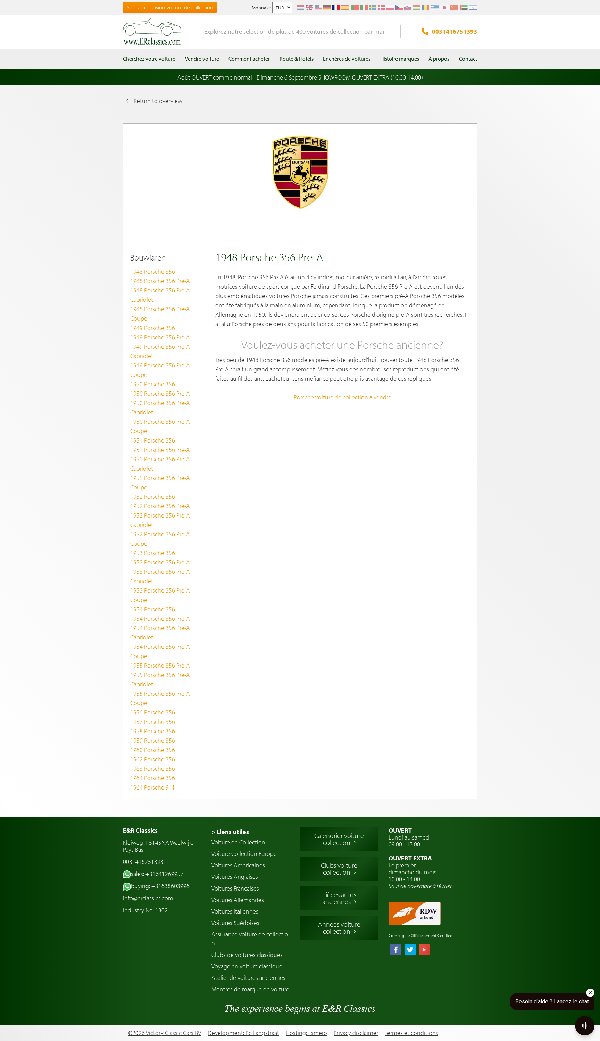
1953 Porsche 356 (152, 553)
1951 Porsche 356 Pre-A (160, 450)
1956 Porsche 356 (152, 712)
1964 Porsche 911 (152, 787)
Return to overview (158, 101)
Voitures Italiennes (234, 911)
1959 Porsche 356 (152, 740)
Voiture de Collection (238, 842)
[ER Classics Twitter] (410, 950)
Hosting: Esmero (306, 1033)
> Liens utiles (230, 832)
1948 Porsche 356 (152, 271)
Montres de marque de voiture (250, 989)
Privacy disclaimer (356, 1033)
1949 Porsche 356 (152, 328)
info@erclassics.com (148, 898)
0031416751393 (454, 31)
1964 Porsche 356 (152, 778)
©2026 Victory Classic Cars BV (164, 1033)
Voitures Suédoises (235, 923)
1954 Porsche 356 (152, 609)
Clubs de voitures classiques (247, 955)
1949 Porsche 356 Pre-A (160, 337)
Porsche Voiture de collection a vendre (342, 397)
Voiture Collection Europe (244, 854)
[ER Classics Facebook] (395, 950)
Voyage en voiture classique (246, 966)
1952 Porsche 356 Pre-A (160, 506)
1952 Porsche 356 (152, 497)
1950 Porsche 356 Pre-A (160, 393)
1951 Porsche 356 (152, 440)
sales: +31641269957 (157, 874)
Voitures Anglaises (234, 877)
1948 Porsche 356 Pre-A (160, 281)
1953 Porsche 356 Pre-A (160, 562)
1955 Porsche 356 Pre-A (160, 665)
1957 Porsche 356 (152, 722)
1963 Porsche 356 (152, 769)
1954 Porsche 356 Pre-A (160, 618)
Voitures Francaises (235, 888)
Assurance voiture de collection (249, 938)
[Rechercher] (395, 31)
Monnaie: (261, 8)
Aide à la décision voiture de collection (169, 7)
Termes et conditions (411, 1033)
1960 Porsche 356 (152, 750)
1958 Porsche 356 (152, 731)
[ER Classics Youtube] (424, 950)
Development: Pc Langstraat (243, 1033)
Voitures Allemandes (237, 900)
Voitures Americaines (238, 865)
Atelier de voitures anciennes (248, 978)
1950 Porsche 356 (152, 384)
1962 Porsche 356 (152, 759)
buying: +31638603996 (160, 886)
